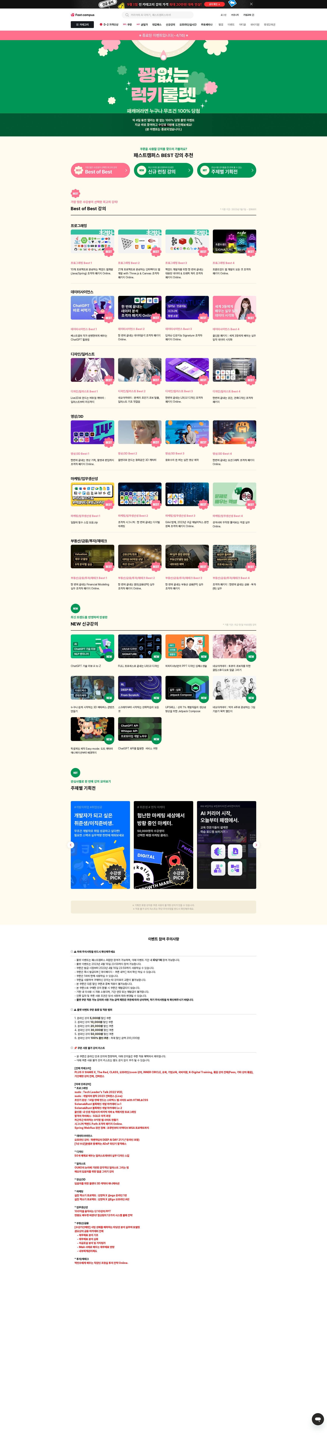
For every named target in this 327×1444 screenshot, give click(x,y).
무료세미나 (206, 24)
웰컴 (221, 24)
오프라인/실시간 (188, 24)
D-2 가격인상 (111, 24)
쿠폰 (129, 24)
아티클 (242, 24)
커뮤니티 (235, 15)
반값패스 (156, 24)
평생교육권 (269, 24)
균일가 (144, 24)
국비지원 (254, 24)
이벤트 (231, 24)
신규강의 (170, 24)
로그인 (223, 15)
